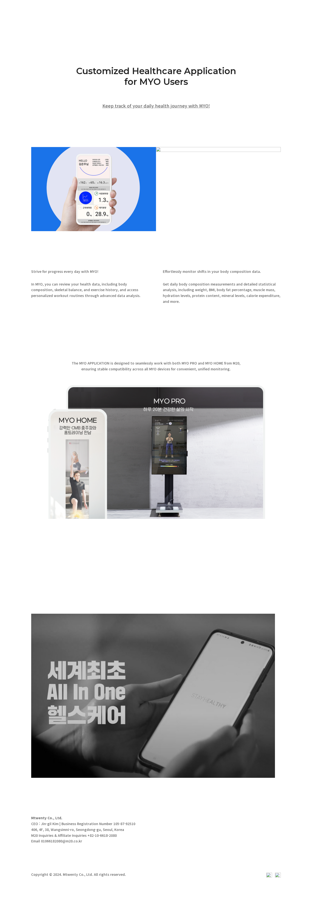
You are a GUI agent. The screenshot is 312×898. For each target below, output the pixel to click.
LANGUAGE (289, 9)
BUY (217, 9)
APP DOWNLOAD (56, 572)
